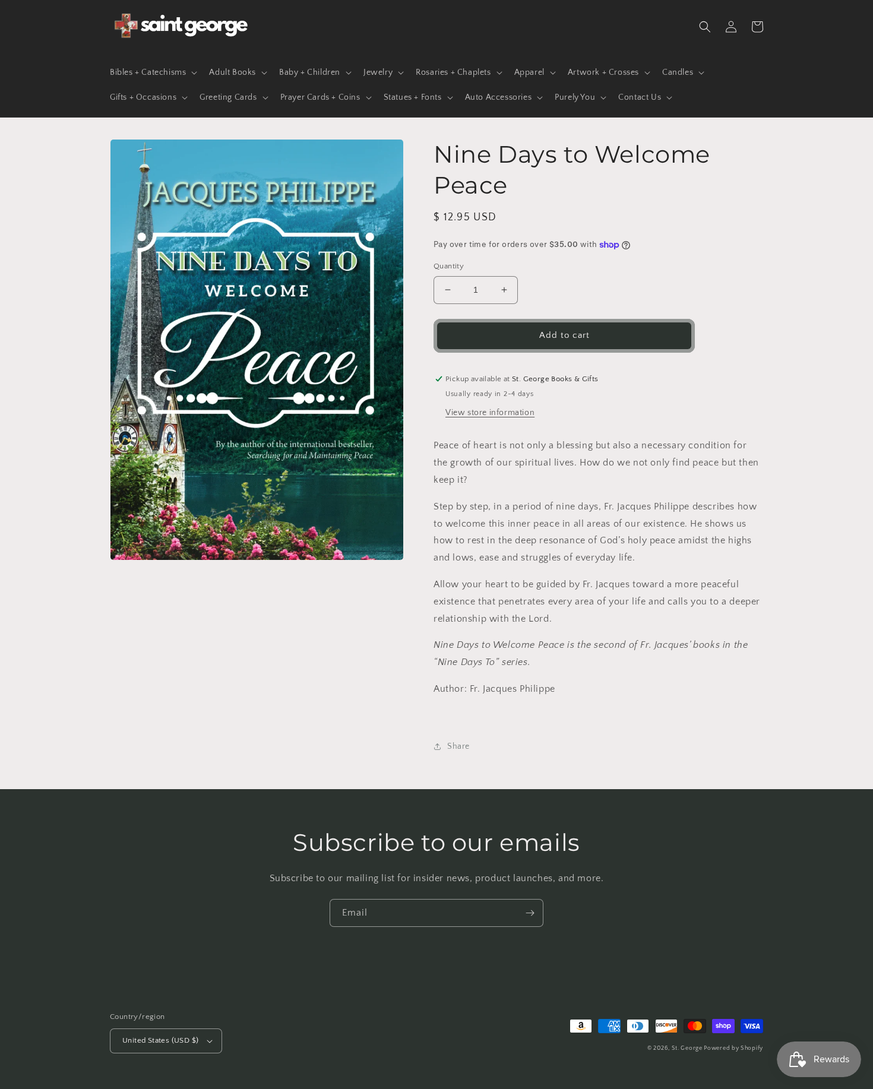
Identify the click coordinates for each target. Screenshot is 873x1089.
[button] (152, 72)
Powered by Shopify (733, 1048)
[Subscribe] (530, 913)
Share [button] (458, 746)
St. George (688, 1048)
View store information (489, 412)
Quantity (449, 266)
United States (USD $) (160, 1040)
